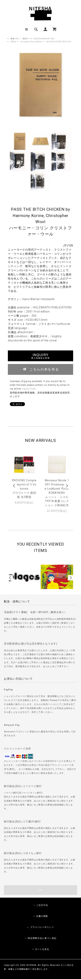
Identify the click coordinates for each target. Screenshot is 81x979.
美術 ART (14, 39)
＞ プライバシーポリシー (40, 927)
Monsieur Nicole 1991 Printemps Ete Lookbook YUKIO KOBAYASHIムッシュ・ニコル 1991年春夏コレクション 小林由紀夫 (57, 493)
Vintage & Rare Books (31, 41)
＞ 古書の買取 (40, 916)
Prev (14, 485)
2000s (13, 41)
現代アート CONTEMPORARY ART (39, 39)
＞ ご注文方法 (40, 905)
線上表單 (15, 396)
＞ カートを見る (40, 949)
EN (71, 245)
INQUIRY (40, 355)
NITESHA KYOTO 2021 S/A (58, 41)
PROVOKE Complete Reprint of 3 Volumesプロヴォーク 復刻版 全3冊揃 (24, 488)
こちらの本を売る (44, 369)
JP (65, 245)
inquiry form (29, 388)
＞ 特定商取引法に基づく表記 (40, 938)
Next (66, 485)
